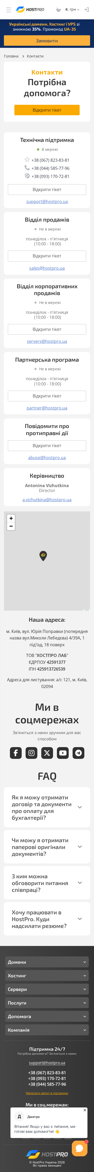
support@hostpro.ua (47, 201)
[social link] (16, 753)
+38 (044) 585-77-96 (47, 1084)
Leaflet (87, 610)
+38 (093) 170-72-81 (47, 1078)
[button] (43, 556)
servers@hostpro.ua (47, 341)
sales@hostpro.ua (47, 268)
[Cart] (58, 9)
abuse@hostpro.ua (47, 457)
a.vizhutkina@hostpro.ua (47, 499)
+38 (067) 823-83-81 (47, 1073)
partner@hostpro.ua (47, 408)
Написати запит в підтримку (47, 1093)
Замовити (47, 40)
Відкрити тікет (47, 110)
